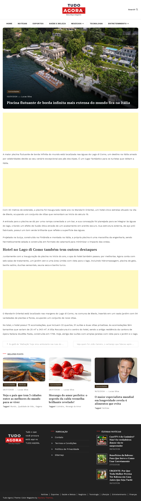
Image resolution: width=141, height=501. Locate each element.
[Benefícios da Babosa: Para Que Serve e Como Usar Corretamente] (102, 459)
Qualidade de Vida (26, 406)
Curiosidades (13, 92)
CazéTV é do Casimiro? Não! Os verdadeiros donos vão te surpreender (121, 441)
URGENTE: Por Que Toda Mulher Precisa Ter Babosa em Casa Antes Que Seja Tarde (120, 475)
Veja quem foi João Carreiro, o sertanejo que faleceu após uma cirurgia (107, 344)
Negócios (76, 23)
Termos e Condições (65, 443)
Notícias (22, 23)
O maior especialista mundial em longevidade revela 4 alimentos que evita (114, 400)
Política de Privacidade (67, 449)
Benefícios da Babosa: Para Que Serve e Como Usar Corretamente (121, 458)
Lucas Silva (26, 96)
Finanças (133, 495)
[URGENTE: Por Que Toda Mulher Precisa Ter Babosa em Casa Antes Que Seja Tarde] (102, 474)
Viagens (39, 406)
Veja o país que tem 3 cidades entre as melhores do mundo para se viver (22, 398)
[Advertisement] (70, 132)
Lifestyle (105, 495)
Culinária (60, 406)
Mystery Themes (45, 498)
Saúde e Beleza (57, 23)
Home (9, 23)
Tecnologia (96, 23)
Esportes (38, 23)
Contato (59, 437)
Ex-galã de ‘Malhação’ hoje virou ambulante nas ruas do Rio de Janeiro (38, 344)
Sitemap (59, 455)
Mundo (13, 406)
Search (131, 9)
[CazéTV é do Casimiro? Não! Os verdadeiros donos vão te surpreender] (102, 440)
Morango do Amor (73, 406)
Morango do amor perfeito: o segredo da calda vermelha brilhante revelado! (68, 398)
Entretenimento (117, 23)
